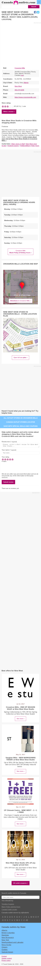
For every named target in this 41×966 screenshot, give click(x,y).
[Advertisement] (20, 44)
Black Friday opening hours (11, 907)
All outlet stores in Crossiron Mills (21, 418)
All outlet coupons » (20, 883)
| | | (39, 2)
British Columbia (8, 933)
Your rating (5, 457)
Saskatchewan (7, 952)
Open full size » (20, 357)
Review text (9, 442)
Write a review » (9, 111)
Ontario (4, 947)
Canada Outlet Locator (9, 909)
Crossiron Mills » (20, 252)
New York (5, 940)
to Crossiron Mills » (20, 301)
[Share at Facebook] (35, 12)
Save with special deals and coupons (21, 426)
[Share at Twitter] (38, 12)
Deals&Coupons (13, 146)
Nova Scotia (6, 945)
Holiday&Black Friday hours (29, 146)
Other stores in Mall (18, 144)
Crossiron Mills (20, 68)
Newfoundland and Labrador (12, 942)
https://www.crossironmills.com (25, 97)
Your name (9, 450)
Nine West (18, 86)
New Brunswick (8, 937)
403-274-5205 (19, 90)
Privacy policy (6, 960)
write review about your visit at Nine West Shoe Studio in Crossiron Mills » (19, 138)
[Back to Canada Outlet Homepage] (19, 4)
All (27, 920)
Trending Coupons (8, 904)
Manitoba (5, 935)
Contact (4, 956)
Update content (7, 958)
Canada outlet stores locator (20, 422)
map (22, 75)
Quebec (5, 949)
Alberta (26, 82)
